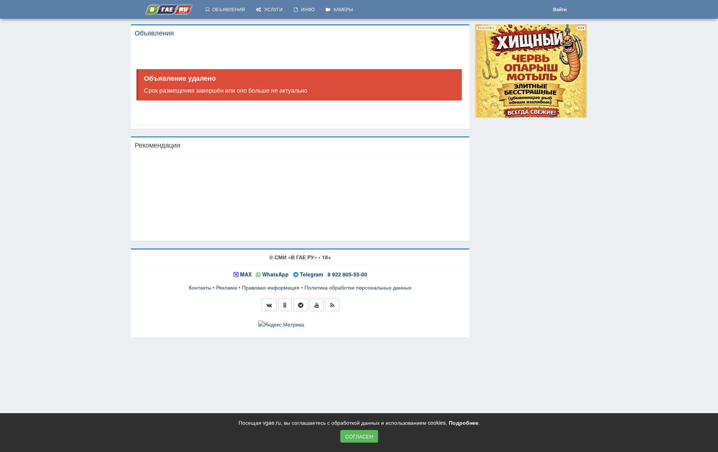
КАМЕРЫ (341, 9)
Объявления (154, 32)
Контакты (200, 287)
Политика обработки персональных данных (357, 287)
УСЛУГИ (272, 9)
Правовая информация (271, 287)
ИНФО (306, 9)
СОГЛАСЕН (359, 436)
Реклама (226, 287)
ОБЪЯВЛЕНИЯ (227, 9)
